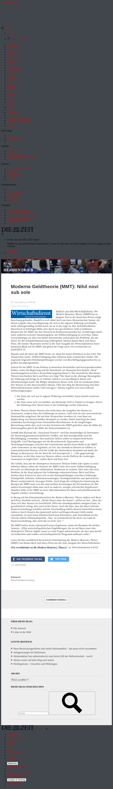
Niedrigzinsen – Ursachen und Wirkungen (35, 664)
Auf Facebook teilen (29, 559)
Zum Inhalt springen (10, 2)
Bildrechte (12, 763)
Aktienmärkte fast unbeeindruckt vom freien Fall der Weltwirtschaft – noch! (53, 656)
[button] (5, 28)
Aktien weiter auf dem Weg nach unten (33, 660)
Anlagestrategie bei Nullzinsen (29, 652)
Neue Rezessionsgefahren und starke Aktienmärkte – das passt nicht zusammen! (55, 648)
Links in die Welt (22, 632)
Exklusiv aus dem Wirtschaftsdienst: (74, 311)
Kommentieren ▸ (56, 600)
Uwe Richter (20, 565)
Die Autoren (19, 628)
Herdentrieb (18, 270)
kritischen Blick (19, 346)
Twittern (60, 559)
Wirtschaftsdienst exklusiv (23, 580)
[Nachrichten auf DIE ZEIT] (17, 231)
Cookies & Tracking (16, 780)
